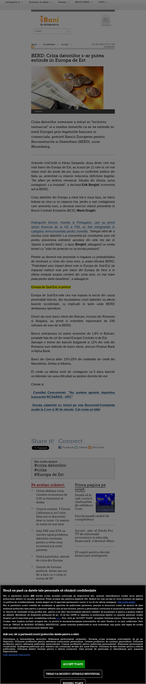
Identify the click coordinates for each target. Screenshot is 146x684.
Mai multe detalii (126, 602)
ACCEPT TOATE (73, 664)
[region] (73, 634)
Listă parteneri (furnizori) (16, 655)
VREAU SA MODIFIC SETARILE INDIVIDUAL (73, 673)
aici (58, 618)
